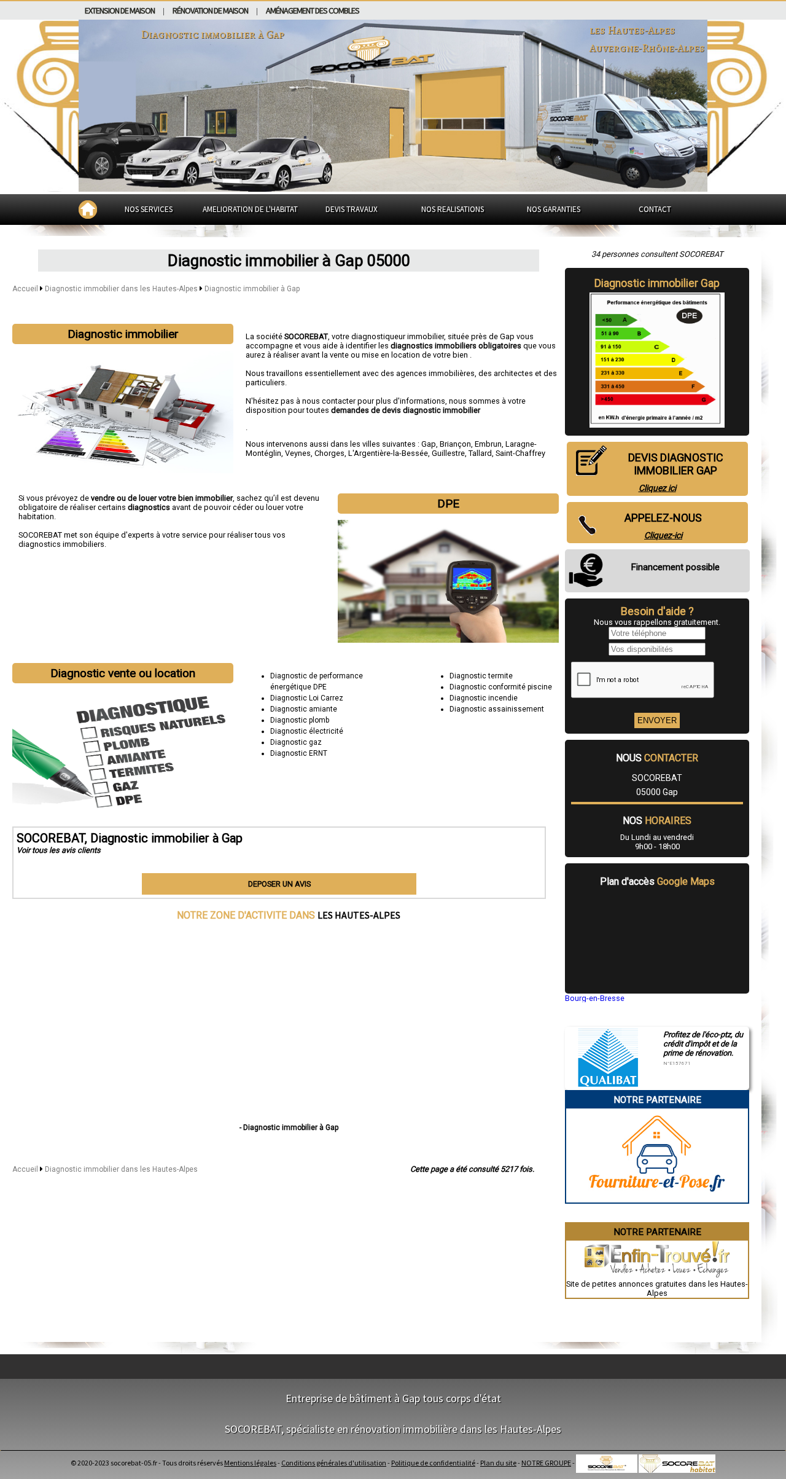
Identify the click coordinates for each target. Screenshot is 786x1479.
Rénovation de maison (210, 10)
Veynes (298, 453)
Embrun (488, 444)
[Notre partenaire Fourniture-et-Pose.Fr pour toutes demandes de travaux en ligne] (657, 1197)
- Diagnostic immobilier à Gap (288, 1127)
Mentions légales (250, 1462)
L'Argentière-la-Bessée (388, 453)
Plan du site (498, 1462)
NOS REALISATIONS (452, 209)
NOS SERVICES (149, 209)
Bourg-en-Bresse (595, 998)
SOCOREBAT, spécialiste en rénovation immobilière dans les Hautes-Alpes (393, 1429)
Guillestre (448, 453)
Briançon (455, 444)
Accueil (25, 288)
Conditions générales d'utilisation (333, 1462)
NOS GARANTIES (553, 209)
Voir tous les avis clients (59, 850)
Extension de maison (120, 10)
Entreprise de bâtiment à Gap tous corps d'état (393, 1398)
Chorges (329, 453)
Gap (428, 444)
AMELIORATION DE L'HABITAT (250, 209)
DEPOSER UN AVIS (279, 884)
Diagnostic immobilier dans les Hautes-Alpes (122, 288)
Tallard (480, 453)
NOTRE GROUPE (546, 1462)
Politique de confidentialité (433, 1462)
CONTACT (655, 209)
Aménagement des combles (312, 10)
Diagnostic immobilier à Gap (252, 288)
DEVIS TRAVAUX (351, 209)
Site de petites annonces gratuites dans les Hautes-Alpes (657, 1288)
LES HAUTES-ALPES (358, 915)
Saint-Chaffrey (520, 453)
